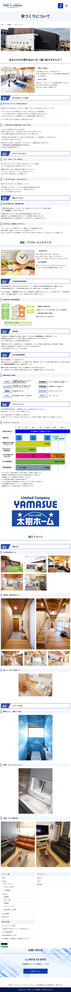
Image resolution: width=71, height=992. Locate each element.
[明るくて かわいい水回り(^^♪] (35, 685)
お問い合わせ (5, 917)
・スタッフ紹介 (7, 900)
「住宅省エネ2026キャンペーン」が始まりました (15, 929)
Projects (4, 881)
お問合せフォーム (35, 971)
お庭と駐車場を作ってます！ (9, 935)
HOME (2, 24)
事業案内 (9, 24)
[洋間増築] (18, 844)
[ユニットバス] (35, 791)
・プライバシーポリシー (9, 906)
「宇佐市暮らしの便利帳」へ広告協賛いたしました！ (16, 938)
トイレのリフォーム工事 (8, 925)
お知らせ (39, 878)
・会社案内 (6, 897)
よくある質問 (5, 913)
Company (4, 894)
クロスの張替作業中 (7, 932)
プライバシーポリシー (29, 985)
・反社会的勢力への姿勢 (9, 909)
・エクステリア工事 (8, 887)
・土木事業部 (6, 890)
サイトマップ (17, 985)
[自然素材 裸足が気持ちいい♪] (18, 624)
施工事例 (39, 884)
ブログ (39, 881)
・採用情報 (6, 903)
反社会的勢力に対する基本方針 (45, 985)
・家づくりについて (8, 884)
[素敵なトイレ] (35, 737)
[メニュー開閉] (66, 6)
